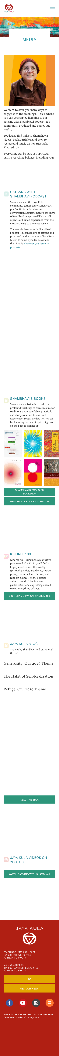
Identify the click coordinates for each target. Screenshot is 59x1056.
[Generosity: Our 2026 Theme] (28, 657)
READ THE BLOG (29, 799)
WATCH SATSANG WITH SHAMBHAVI (29, 874)
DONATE (29, 979)
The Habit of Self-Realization (28, 676)
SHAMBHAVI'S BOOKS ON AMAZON (29, 501)
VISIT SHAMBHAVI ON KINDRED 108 (29, 595)
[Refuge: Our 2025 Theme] (25, 683)
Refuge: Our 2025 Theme (25, 689)
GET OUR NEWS (29, 988)
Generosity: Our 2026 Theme (28, 663)
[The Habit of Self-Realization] (28, 670)
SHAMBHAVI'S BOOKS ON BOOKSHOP (29, 491)
